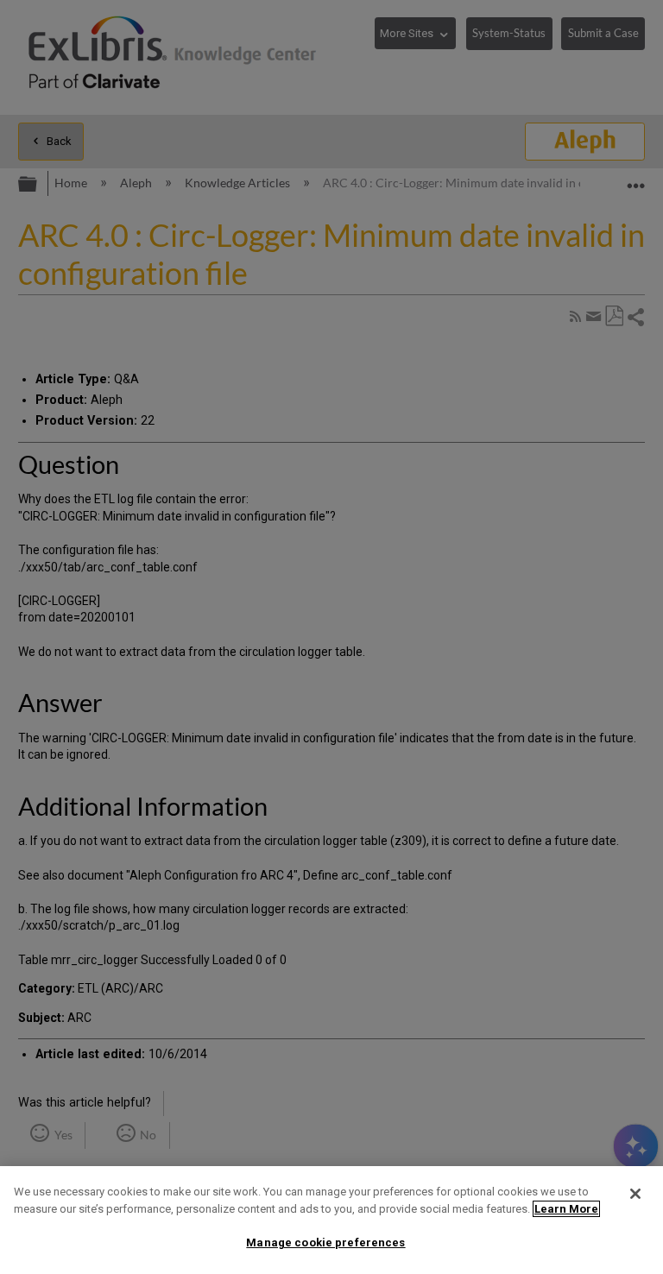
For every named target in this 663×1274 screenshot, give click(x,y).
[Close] (635, 1194)
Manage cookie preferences (325, 1242)
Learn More (566, 1208)
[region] (331, 1220)
